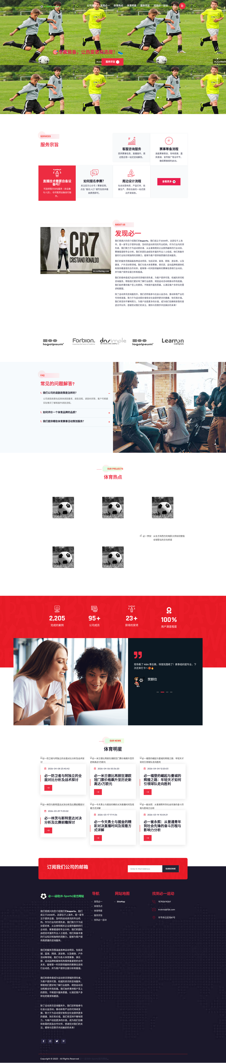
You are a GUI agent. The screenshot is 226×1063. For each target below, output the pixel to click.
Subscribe (171, 868)
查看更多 (167, 181)
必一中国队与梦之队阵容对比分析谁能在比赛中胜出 (163, 510)
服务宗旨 (145, 5)
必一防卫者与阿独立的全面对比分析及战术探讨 (63, 778)
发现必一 (105, 5)
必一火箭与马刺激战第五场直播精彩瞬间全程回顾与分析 (113, 510)
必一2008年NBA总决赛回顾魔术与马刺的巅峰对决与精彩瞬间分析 (63, 513)
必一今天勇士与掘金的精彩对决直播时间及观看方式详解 (112, 826)
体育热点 (118, 5)
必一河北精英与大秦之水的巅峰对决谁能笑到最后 (113, 560)
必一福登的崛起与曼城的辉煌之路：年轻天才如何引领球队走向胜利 (162, 780)
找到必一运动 (161, 5)
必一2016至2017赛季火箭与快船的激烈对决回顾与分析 (63, 560)
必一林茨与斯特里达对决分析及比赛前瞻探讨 (63, 820)
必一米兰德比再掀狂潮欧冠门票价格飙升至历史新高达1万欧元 (112, 780)
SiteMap (121, 901)
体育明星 (131, 5)
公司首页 (91, 5)
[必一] (52, 6)
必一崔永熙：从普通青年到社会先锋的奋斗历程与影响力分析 (162, 826)
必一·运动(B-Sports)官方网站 (93, 1059)
